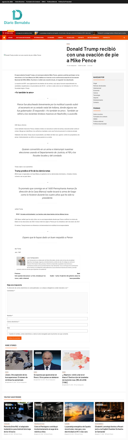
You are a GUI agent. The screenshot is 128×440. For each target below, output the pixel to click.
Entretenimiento (93, 37)
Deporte (81, 37)
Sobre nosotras (19, 1)
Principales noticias (39, 423)
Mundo (68, 43)
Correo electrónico (13, 322)
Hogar (10, 37)
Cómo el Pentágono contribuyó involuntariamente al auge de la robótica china (46, 429)
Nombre (10, 315)
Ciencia (60, 37)
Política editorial (52, 1)
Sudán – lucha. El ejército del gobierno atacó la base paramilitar (65, 276)
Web (8, 328)
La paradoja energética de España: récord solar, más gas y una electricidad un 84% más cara (53, 33)
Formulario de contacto (33, 1)
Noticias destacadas (23, 37)
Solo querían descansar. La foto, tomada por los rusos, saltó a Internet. (30, 276)
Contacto (106, 37)
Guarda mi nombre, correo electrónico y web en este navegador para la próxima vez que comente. (38, 334)
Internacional (39, 37)
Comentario (11, 291)
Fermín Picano (18, 434)
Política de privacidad (65, 1)
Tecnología (70, 37)
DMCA (43, 1)
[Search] (124, 37)
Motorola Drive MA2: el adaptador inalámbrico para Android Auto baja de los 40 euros (17, 429)
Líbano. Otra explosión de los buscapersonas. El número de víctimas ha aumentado (16, 377)
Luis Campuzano (72, 65)
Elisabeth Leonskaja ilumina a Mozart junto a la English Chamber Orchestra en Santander (109, 429)
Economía (51, 37)
